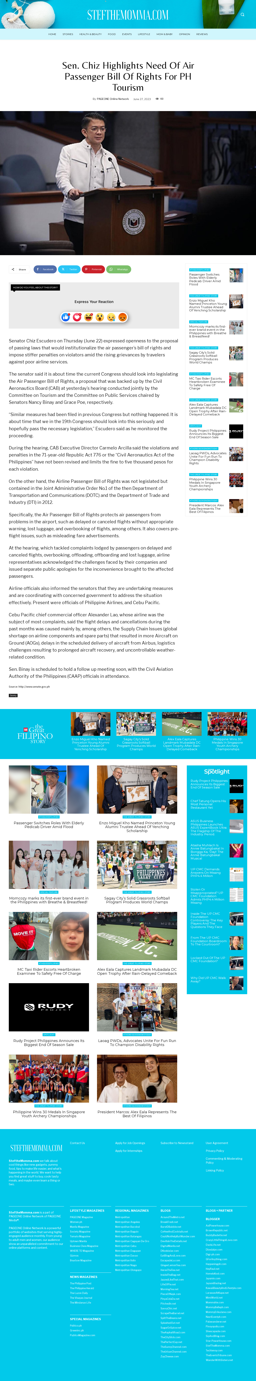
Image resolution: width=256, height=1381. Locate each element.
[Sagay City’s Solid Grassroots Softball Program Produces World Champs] (236, 353)
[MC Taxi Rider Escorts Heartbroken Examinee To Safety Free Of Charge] (236, 379)
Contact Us (77, 1143)
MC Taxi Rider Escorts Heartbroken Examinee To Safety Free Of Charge (207, 383)
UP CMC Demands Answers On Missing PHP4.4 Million (206, 872)
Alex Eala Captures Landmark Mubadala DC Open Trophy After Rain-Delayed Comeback (208, 409)
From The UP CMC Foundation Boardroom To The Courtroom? (209, 941)
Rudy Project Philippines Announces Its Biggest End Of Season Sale (207, 434)
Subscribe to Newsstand (177, 1143)
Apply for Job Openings (130, 1143)
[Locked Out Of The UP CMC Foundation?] (236, 963)
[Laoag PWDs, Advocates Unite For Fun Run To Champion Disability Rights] (236, 454)
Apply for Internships (128, 1150)
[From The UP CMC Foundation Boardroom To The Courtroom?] (236, 943)
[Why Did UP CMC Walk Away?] (236, 983)
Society (13, 695)
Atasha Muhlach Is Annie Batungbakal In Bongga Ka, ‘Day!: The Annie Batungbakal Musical (207, 851)
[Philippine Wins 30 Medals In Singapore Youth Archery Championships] (236, 480)
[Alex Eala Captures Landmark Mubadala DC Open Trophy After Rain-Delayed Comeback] (236, 405)
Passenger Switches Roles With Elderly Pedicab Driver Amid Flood (205, 279)
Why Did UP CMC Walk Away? (208, 979)
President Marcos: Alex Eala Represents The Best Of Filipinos (206, 508)
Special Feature (198, 322)
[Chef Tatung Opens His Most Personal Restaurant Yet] (236, 806)
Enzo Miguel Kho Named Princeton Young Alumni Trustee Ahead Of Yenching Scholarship (208, 305)
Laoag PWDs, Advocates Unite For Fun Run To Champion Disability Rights (207, 458)
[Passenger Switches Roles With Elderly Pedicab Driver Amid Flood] (236, 275)
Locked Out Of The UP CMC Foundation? (208, 959)
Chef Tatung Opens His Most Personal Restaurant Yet (208, 804)
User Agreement (217, 1143)
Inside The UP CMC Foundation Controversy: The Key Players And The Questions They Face (207, 920)
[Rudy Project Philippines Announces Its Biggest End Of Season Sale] (236, 431)
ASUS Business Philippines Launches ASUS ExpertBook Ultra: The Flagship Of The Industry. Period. (209, 827)
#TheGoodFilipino (200, 270)
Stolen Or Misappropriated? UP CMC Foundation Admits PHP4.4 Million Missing (207, 896)
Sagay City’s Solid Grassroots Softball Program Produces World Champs (203, 357)
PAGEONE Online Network (113, 98)
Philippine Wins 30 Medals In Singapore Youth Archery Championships (204, 484)
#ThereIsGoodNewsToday (204, 448)
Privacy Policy (215, 1150)
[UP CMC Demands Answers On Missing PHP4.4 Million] (236, 875)
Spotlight (195, 426)
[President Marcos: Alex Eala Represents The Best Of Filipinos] (236, 506)
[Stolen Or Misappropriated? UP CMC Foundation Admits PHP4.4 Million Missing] (236, 895)
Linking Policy (215, 1170)
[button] (242, 14)
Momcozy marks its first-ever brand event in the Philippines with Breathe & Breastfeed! (207, 331)
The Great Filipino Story (203, 296)
